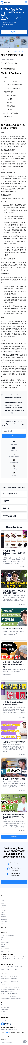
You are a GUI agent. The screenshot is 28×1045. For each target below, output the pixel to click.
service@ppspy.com (5, 1020)
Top (25, 1041)
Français (19, 1036)
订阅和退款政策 (4, 1009)
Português (3, 1036)
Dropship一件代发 (5, 942)
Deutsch (14, 1036)
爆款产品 (3, 946)
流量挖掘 (3, 914)
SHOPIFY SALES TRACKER (7, 935)
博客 (2, 937)
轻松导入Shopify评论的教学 (7, 991)
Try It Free (14, 32)
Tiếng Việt (3, 1039)
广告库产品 (3, 905)
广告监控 (3, 901)
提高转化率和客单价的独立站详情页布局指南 (11, 998)
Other (2, 961)
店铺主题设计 (4, 919)
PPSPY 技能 (4, 921)
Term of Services (5, 1007)
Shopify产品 (4, 907)
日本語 (22, 1032)
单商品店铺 (3, 916)
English (2, 1032)
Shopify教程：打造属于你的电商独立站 (10, 987)
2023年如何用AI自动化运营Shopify (9, 976)
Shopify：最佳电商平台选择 (7, 984)
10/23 (2, 969)
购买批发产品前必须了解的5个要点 (9, 978)
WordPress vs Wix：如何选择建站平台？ (10, 996)
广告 (2, 898)
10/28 (2, 966)
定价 (2, 923)
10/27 (7, 966)
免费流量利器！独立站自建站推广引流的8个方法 (12, 989)
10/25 (16, 966)
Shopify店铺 (4, 912)
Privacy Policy (4, 1005)
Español (9, 1036)
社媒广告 (3, 944)
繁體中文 (13, 1032)
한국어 (18, 1032)
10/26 (12, 966)
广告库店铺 (3, 910)
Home (2, 51)
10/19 (12, 969)
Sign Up (14, 436)
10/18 (16, 969)
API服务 (3, 1014)
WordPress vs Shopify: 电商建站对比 (9, 993)
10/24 (21, 966)
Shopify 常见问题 (5, 951)
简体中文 (8, 1032)
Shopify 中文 (8, 51)
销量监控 (3, 903)
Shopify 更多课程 (5, 949)
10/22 (7, 969)
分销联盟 (3, 1011)
